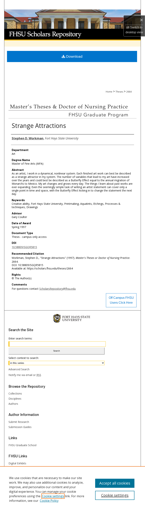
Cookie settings (53, 496)
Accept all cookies (114, 483)
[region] (72, 489)
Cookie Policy (49, 501)
